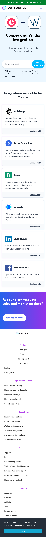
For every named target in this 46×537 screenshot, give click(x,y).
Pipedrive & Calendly (12, 399)
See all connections (12, 404)
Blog (6, 457)
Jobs (6, 507)
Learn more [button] (30, 525)
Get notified (38, 64)
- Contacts (23, 354)
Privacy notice (10, 511)
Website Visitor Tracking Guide (16, 466)
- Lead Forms (23, 363)
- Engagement (23, 359)
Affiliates (8, 502)
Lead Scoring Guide (12, 462)
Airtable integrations (12, 439)
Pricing (7, 368)
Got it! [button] (23, 531)
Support (7, 453)
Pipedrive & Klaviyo (12, 395)
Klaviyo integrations (12, 421)
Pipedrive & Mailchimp (13, 385)
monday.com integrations (14, 435)
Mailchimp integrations (13, 426)
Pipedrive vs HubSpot (13, 480)
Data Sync (23, 350)
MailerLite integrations (13, 430)
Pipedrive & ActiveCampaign (16, 390)
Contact (7, 498)
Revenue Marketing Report (15, 471)
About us (8, 493)
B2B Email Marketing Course (15, 475)
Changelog (9, 372)
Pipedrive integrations (13, 417)
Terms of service (11, 516)
